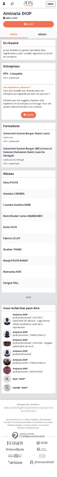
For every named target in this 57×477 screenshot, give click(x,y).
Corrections (44, 425)
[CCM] (41, 443)
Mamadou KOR (12, 271)
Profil (13, 34)
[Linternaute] (15, 449)
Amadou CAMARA (14, 193)
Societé (8, 422)
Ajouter (29, 23)
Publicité (35, 420)
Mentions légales (15, 425)
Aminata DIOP (20, 314)
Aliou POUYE (10, 182)
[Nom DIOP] (7, 379)
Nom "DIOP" (19, 378)
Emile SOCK (10, 227)
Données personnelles (22, 422)
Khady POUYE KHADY (15, 260)
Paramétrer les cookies (43, 422)
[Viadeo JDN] (41, 456)
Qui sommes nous (13, 420)
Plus (28, 297)
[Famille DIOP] (7, 388)
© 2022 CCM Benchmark (28, 428)
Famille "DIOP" (20, 387)
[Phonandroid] (41, 462)
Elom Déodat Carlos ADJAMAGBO (22, 216)
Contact (26, 420)
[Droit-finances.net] (41, 450)
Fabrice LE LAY (11, 238)
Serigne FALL (11, 283)
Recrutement (45, 420)
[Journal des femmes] (15, 443)
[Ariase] (15, 462)
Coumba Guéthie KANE (17, 205)
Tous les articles (30, 425)
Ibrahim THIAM (12, 249)
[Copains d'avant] (15, 456)
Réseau (42, 34)
